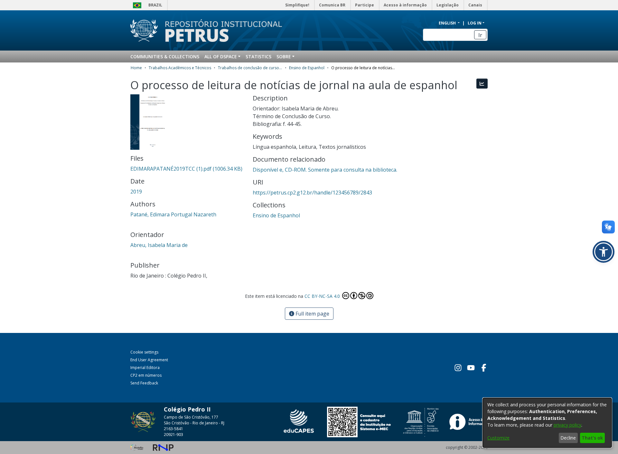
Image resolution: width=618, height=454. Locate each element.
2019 (136, 191)
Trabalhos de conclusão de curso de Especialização (250, 68)
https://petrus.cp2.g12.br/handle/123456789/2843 (312, 192)
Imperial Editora (145, 367)
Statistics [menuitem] (258, 56)
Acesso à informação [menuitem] (405, 5)
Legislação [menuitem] (447, 5)
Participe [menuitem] (364, 5)
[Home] (220, 30)
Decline (568, 438)
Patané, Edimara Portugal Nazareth (173, 214)
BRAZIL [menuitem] (155, 5)
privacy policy (567, 425)
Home (136, 68)
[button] (603, 251)
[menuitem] (222, 56)
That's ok (592, 438)
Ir (480, 35)
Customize (498, 438)
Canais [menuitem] (475, 5)
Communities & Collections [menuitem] (164, 56)
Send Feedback (144, 383)
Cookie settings (144, 352)
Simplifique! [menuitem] (297, 5)
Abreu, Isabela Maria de (159, 245)
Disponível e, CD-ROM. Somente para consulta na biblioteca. (325, 169)
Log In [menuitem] (475, 23)
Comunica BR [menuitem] (332, 5)
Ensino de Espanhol (306, 68)
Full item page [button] (311, 313)
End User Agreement (149, 360)
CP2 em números (146, 375)
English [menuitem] (448, 23)
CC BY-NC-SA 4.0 (322, 296)
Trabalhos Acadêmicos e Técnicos (180, 68)
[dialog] (547, 423)
